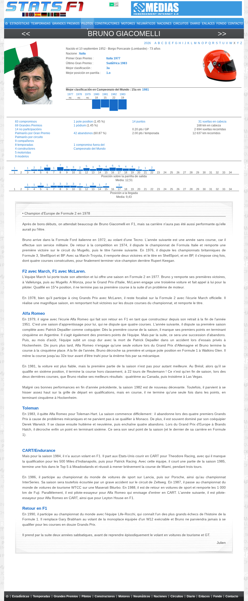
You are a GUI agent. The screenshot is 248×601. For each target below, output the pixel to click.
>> (222, 34)
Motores (124, 596)
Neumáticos (141, 596)
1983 (122, 94)
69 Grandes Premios (28, 125)
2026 (147, 43)
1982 (114, 94)
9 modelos (22, 156)
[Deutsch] (44, 14)
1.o (108, 73)
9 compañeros (24, 141)
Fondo (217, 596)
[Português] (57, 14)
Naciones (160, 596)
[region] (151, 104)
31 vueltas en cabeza (208, 121)
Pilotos (86, 596)
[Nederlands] (63, 14)
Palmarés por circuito (29, 137)
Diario (191, 596)
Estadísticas (20, 596)
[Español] (38, 14)
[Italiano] (50, 14)
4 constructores (25, 148)
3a (108, 68)
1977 (70, 94)
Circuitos (176, 596)
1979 (88, 94)
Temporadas (41, 596)
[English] (31, 14)
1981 (145, 89)
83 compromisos (26, 121)
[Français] (25, 14)
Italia (82, 53)
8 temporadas (24, 144)
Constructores (105, 596)
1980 (96, 94)
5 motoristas (23, 152)
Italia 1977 (113, 58)
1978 (79, 94)
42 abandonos (83, 133)
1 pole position (83, 121)
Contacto (231, 596)
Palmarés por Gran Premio (32, 133)
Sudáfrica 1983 (116, 63)
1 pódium (80, 125)
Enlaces (204, 596)
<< (26, 34)
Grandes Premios (66, 596)
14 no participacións (28, 129)
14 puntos (138, 121)
